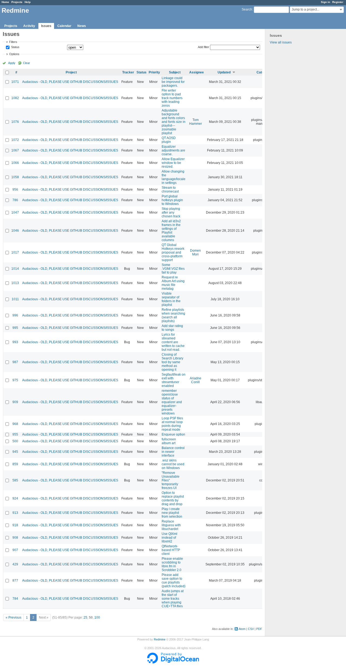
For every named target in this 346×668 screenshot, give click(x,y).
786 (15, 200)
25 (85, 617)
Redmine (159, 639)
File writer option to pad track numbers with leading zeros (172, 98)
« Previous (13, 617)
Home (5, 2)
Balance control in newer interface (173, 451)
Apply (11, 63)
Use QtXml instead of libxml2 (169, 537)
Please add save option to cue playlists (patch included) (173, 580)
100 (97, 617)
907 (15, 550)
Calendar (64, 26)
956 (15, 189)
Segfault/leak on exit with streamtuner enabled (173, 380)
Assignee (196, 72)
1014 (15, 269)
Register (337, 2)
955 (15, 434)
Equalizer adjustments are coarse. (173, 150)
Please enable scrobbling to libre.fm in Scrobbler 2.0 (172, 564)
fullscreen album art (169, 441)
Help (28, 2)
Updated (224, 72)
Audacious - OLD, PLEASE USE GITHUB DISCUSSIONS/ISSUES (70, 82)
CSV (251, 628)
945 (15, 452)
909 (15, 402)
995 (15, 328)
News (81, 26)
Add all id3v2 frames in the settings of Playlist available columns (171, 230)
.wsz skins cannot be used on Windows (173, 464)
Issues (46, 26)
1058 (15, 177)
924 (15, 498)
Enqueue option (173, 434)
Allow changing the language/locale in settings (173, 177)
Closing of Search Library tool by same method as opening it (172, 362)
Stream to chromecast (170, 189)
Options (14, 54)
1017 (15, 252)
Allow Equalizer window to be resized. (173, 162)
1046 (15, 230)
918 (15, 525)
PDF (259, 628)
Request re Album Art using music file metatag (173, 283)
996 (15, 315)
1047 (15, 212)
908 (15, 537)
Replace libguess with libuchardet (171, 525)
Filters (13, 41)
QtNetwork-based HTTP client (171, 550)
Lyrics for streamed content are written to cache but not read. (173, 342)
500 (15, 441)
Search (247, 9)
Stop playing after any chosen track (171, 212)
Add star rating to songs (172, 328)
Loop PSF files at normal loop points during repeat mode (172, 423)
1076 (15, 122)
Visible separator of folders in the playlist (171, 299)
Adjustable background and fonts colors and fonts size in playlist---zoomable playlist (173, 122)
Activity (29, 26)
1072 (15, 140)
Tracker (128, 72)
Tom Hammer (195, 122)
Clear (26, 63)
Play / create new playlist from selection (172, 512)
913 (15, 513)
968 (15, 424)
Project (71, 72)
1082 (15, 98)
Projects (16, 2)
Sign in (325, 2)
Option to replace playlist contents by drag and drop (173, 498)
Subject (175, 72)
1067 (15, 150)
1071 (15, 82)
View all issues (281, 42)
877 (15, 580)
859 (15, 464)
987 (15, 362)
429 (15, 564)
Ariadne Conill (195, 380)
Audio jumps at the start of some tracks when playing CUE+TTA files (173, 598)
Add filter (203, 47)
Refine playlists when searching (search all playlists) (173, 315)
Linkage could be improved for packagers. (173, 81)
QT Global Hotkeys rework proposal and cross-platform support (173, 252)
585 (15, 480)
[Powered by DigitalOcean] (173, 662)
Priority (154, 72)
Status (14, 47)
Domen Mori (195, 252)
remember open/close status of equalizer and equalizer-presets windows (172, 402)
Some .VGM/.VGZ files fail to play (173, 268)
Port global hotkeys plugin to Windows (172, 200)
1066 (15, 163)
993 (15, 342)
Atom (242, 628)
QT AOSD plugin (169, 140)
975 (15, 380)
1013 (15, 283)
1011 (15, 299)
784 (15, 598)
